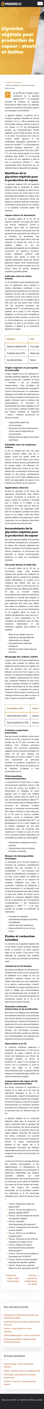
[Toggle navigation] (40, 3)
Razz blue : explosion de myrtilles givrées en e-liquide (31, 1279)
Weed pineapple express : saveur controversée (22, 1335)
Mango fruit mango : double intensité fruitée (13, 1278)
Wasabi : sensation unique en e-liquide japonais (22, 1371)
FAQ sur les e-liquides (14, 82)
